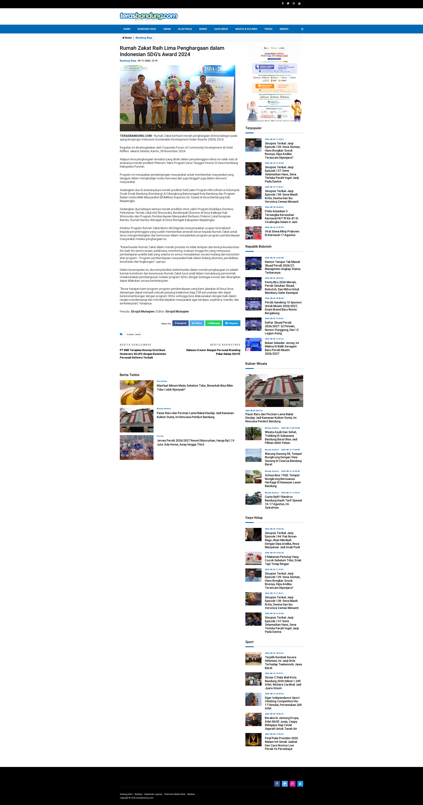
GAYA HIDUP (221, 29)
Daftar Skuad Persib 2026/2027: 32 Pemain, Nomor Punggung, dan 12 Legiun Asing (282, 328)
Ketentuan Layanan (153, 794)
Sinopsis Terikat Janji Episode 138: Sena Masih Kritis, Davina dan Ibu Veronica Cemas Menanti (282, 196)
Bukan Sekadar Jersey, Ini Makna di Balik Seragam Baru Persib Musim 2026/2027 (282, 348)
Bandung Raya (147, 29)
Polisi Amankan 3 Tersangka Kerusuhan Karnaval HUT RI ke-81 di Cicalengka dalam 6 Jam (281, 216)
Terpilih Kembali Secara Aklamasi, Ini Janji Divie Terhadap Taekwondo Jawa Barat (283, 662)
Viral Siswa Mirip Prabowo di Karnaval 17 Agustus (282, 233)
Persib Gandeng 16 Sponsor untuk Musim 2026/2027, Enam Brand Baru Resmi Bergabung (283, 308)
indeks (284, 29)
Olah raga (185, 29)
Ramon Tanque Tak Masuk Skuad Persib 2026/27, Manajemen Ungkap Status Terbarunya (283, 267)
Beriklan (191, 794)
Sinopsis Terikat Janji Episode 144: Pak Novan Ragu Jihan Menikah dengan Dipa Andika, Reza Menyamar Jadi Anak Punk (282, 540)
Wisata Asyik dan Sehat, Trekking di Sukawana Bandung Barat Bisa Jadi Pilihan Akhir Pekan (281, 437)
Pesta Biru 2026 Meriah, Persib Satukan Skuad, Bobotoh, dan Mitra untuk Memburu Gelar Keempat (282, 287)
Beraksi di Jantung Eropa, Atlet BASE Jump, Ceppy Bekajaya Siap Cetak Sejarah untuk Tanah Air (282, 723)
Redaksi (138, 794)
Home (126, 29)
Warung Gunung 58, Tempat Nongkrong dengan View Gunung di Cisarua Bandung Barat (283, 459)
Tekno (268, 29)
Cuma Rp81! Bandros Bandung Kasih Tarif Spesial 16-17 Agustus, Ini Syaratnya (283, 502)
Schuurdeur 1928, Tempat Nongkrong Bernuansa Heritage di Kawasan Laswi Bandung (283, 480)
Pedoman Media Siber (174, 794)
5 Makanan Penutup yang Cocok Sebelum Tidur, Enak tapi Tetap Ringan (283, 560)
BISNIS (203, 29)
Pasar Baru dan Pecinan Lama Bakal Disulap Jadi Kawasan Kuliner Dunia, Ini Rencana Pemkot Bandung (270, 417)
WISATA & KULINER (246, 29)
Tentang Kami (126, 794)
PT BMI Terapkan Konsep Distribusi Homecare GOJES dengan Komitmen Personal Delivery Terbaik (143, 351)
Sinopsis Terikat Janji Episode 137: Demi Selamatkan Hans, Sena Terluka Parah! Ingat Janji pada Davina (282, 174)
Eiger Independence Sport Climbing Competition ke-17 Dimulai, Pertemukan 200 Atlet (283, 703)
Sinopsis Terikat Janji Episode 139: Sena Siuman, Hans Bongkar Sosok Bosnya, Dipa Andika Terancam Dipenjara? (282, 150)
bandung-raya (128, 60)
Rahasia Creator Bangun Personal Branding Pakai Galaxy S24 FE (213, 349)
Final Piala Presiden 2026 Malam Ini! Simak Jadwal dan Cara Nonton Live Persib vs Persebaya (281, 743)
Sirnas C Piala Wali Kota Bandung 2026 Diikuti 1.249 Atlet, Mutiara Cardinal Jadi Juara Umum (283, 683)
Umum (167, 29)
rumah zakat (134, 335)
